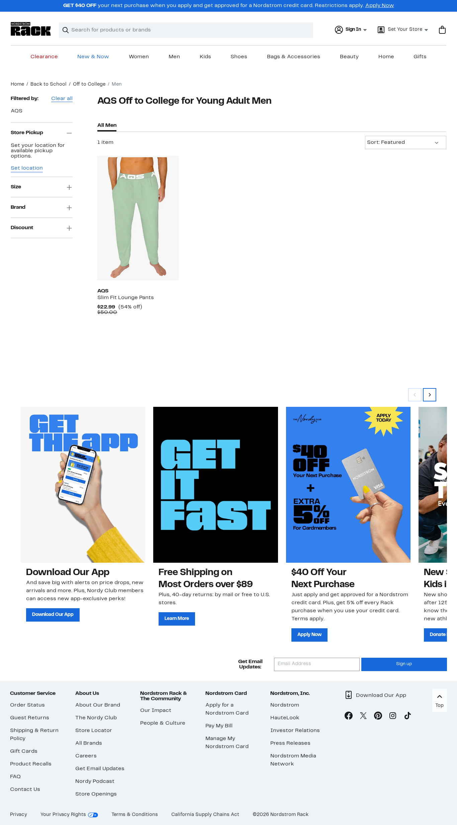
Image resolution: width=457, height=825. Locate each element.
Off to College (89, 84)
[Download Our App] (83, 484)
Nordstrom (284, 705)
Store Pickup (27, 132)
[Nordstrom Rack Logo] (31, 29)
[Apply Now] (348, 484)
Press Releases (290, 743)
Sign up (404, 664)
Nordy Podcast (94, 781)
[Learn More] (215, 484)
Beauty (349, 57)
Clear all (62, 98)
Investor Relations (295, 730)
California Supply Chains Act (205, 815)
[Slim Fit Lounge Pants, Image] (138, 218)
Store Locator (93, 730)
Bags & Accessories (293, 57)
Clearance (44, 57)
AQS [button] (16, 111)
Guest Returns (29, 718)
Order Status (27, 705)
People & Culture (162, 723)
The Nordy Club (96, 718)
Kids (205, 57)
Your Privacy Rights (63, 815)
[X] (363, 717)
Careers (86, 756)
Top (439, 706)
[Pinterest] (378, 717)
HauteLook (284, 718)
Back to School (48, 84)
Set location (27, 168)
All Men (106, 125)
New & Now (93, 57)
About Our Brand (97, 705)
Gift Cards (23, 751)
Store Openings (96, 794)
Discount (22, 227)
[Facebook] (349, 717)
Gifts (420, 57)
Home (386, 57)
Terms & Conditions (134, 815)
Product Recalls (31, 764)
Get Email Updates (99, 768)
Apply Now (379, 5)
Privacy (18, 815)
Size (16, 187)
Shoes (239, 57)
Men (174, 57)
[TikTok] (407, 717)
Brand (18, 207)
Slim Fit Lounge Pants (125, 297)
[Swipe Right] (429, 394)
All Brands (88, 743)
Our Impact (155, 710)
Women (139, 57)
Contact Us (25, 789)
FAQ (15, 776)
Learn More (177, 619)
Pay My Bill (219, 726)
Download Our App (53, 615)
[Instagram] (393, 717)
